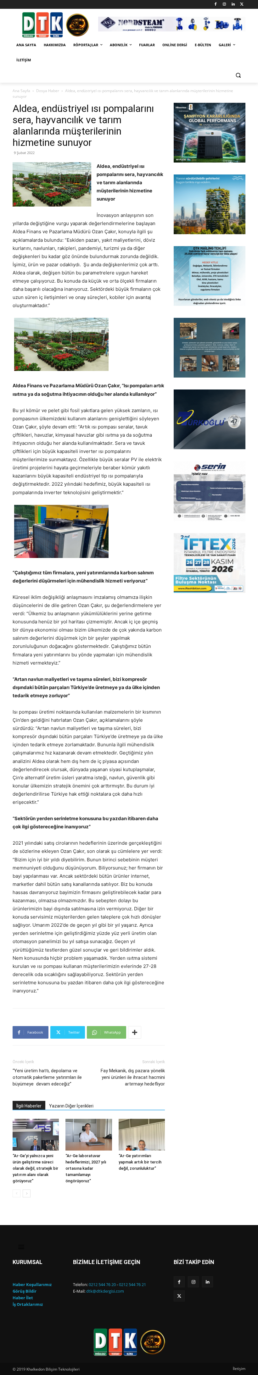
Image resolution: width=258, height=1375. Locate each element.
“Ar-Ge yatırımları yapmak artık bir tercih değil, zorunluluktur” (140, 1162)
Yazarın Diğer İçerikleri (71, 1105)
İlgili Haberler (29, 1105)
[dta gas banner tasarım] (209, 348)
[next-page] (27, 1193)
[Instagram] (224, 4)
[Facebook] (215, 4)
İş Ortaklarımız (28, 1304)
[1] (179, 157)
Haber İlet (23, 1297)
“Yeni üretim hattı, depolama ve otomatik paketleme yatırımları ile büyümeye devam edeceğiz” (47, 1077)
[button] (238, 75)
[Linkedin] (233, 4)
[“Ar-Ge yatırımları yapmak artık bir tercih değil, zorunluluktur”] (142, 1135)
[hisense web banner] (209, 133)
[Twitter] (241, 4)
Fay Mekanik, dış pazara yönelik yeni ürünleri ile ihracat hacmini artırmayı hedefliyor (133, 1077)
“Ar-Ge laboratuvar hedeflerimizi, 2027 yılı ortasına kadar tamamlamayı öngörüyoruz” (85, 1168)
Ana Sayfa (21, 90)
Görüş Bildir (24, 1291)
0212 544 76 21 (132, 1284)
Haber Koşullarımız (32, 1284)
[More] (134, 1032)
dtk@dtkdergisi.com (105, 1291)
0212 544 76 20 (102, 1284)
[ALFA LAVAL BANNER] (209, 204)
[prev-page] (16, 1193)
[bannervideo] (209, 563)
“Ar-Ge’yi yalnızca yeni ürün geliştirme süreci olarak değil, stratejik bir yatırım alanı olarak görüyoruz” (35, 1168)
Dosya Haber (47, 90)
